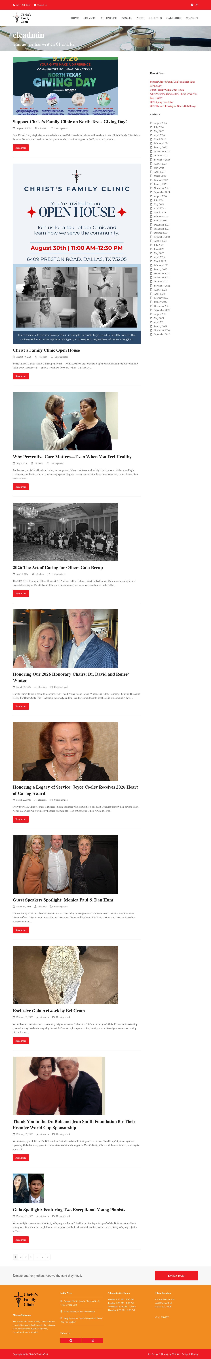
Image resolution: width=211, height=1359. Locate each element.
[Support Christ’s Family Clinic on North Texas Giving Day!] (65, 85)
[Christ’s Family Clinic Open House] (77, 253)
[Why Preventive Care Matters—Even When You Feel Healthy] (65, 420)
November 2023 (162, 228)
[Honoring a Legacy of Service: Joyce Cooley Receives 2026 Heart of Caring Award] (65, 751)
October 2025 (160, 155)
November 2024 (162, 187)
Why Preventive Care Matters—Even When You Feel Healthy (72, 456)
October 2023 (160, 232)
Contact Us (42, 4)
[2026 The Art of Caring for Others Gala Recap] (65, 531)
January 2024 (160, 220)
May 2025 (159, 167)
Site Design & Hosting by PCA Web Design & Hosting (173, 1354)
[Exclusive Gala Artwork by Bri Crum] (65, 974)
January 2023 (160, 269)
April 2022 (159, 293)
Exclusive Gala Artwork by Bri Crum (49, 1010)
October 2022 (160, 281)
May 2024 (159, 204)
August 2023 (160, 240)
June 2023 (159, 248)
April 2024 (159, 208)
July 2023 (159, 244)
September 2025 (162, 159)
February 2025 (161, 179)
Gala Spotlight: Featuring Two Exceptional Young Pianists (69, 1209)
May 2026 (159, 131)
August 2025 (160, 163)
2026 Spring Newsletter (161, 102)
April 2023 (159, 257)
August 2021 (160, 313)
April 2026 (159, 135)
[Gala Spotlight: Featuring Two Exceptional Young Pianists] (28, 1188)
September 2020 (162, 334)
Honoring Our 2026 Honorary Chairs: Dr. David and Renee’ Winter (71, 677)
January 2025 (160, 183)
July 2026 (159, 127)
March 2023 (160, 261)
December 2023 (162, 224)
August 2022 (160, 289)
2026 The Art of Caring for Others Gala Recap (58, 567)
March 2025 (160, 175)
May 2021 (159, 318)
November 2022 (162, 277)
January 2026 (160, 147)
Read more (20, 147)
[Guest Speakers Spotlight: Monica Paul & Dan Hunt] (65, 864)
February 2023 (161, 265)
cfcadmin (42, 128)
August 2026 (160, 122)
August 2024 (160, 196)
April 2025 (159, 171)
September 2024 (162, 192)
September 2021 (162, 309)
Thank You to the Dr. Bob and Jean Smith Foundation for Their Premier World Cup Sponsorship (74, 1124)
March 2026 (160, 139)
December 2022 (162, 273)
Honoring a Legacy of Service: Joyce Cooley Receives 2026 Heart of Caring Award (75, 789)
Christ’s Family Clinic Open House (46, 350)
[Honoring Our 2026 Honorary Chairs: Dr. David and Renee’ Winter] (65, 638)
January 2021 (160, 326)
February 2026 (161, 143)
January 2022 (160, 301)
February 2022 (161, 297)
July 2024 (159, 200)
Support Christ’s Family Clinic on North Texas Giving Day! (70, 121)
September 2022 (162, 285)
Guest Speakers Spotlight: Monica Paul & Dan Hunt (63, 899)
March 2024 (160, 212)
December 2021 (162, 305)
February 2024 (161, 216)
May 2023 (159, 253)
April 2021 (159, 322)
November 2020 (162, 330)
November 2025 (162, 151)
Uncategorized (61, 128)
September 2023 (162, 236)
